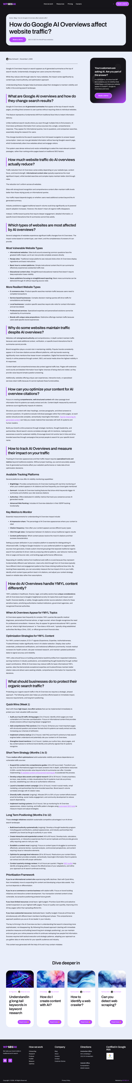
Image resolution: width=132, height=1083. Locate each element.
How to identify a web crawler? (81, 1001)
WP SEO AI (125, 1080)
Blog (15, 18)
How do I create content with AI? (50, 1001)
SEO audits (68, 863)
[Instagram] (10, 1060)
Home (11, 18)
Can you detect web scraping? (109, 1001)
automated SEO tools (67, 806)
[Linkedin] (5, 1060)
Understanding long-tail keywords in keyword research (19, 1005)
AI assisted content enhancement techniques (38, 773)
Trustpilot (96, 63)
